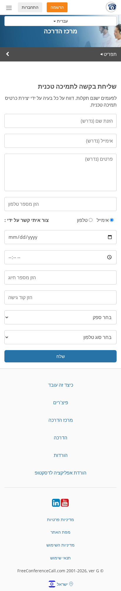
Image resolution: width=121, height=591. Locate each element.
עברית (62, 21)
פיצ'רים (60, 402)
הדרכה (60, 437)
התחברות (30, 7)
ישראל (62, 584)
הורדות (61, 455)
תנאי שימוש (60, 558)
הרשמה (57, 7)
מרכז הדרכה (60, 420)
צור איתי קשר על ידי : (26, 220)
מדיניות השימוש (60, 545)
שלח (60, 356)
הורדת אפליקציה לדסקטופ (60, 473)
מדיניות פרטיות (60, 519)
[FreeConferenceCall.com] (111, 7)
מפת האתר (60, 532)
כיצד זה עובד (60, 385)
